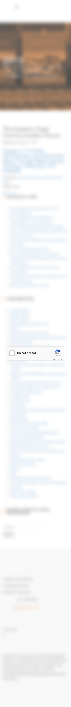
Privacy (54, 359)
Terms (59, 359)
